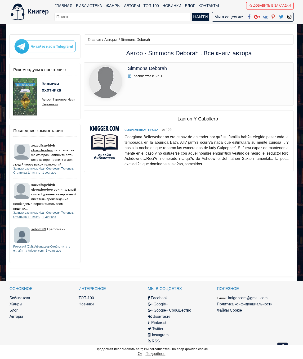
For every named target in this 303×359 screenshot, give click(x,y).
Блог (190, 6)
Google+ (160, 304)
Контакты (209, 6)
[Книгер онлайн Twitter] (281, 15)
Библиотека (89, 6)
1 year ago (49, 172)
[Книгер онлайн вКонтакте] (265, 15)
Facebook (159, 298)
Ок (140, 354)
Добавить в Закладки (272, 5)
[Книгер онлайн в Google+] (257, 15)
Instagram (160, 335)
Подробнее (155, 354)
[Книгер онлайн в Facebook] (249, 15)
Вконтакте (161, 316)
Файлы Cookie (229, 310)
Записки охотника (51, 87)
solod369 (38, 229)
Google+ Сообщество (172, 310)
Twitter (157, 329)
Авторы (132, 6)
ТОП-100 (151, 6)
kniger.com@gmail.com (247, 298)
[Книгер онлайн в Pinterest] (273, 15)
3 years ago (53, 250)
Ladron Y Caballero (198, 118)
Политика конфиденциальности (244, 304)
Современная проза (141, 130)
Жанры (113, 6)
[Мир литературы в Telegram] (45, 46)
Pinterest (158, 323)
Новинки (171, 6)
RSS (155, 341)
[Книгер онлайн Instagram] (289, 15)
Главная (63, 6)
